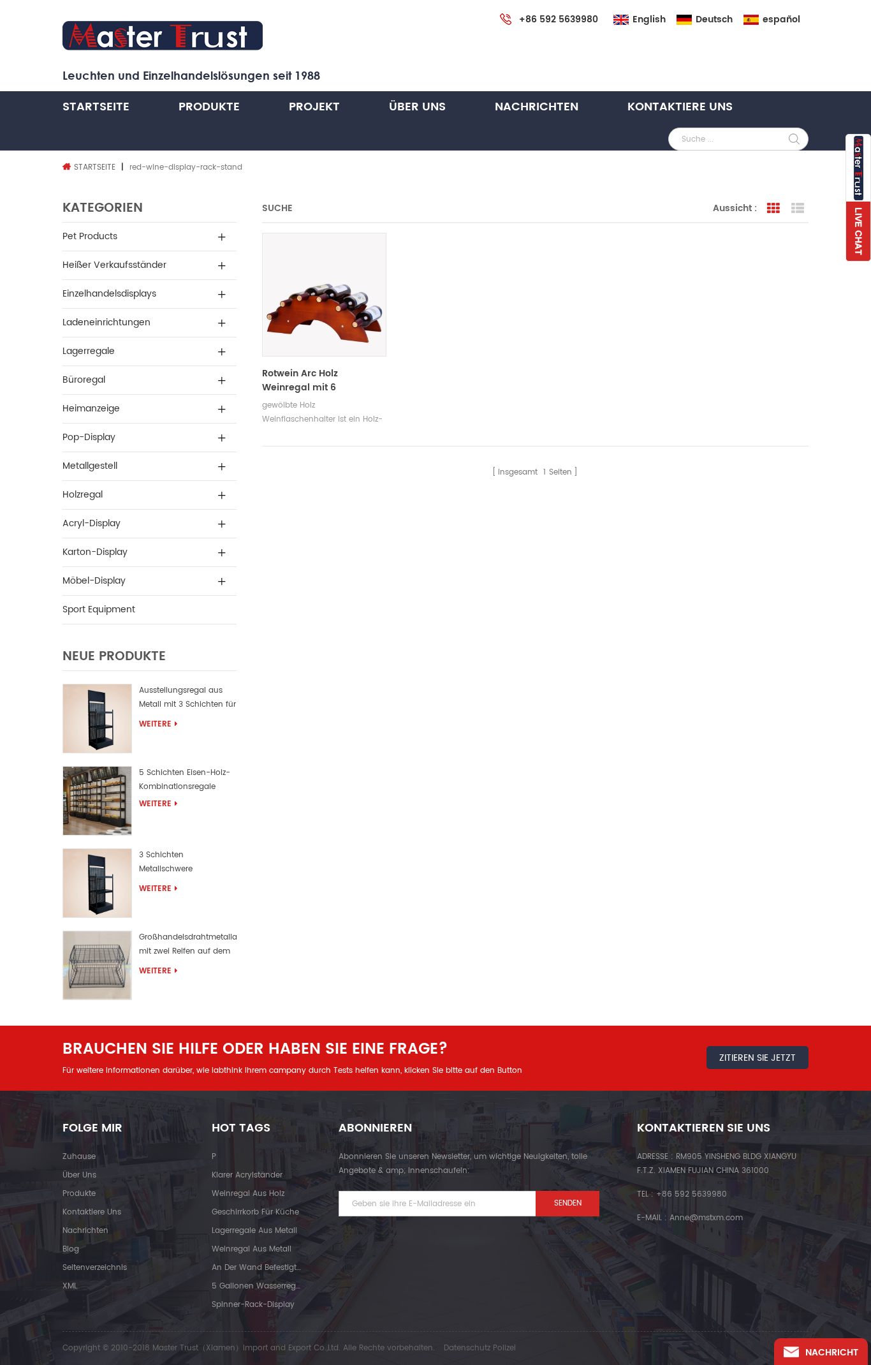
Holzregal (82, 494)
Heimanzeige (91, 408)
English (649, 19)
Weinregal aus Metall (251, 1249)
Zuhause (79, 1157)
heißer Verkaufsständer (114, 265)
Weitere (155, 724)
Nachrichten (536, 107)
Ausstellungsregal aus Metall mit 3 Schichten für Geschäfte (187, 699)
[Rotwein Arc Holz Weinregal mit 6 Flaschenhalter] (324, 295)
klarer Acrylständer (247, 1175)
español (781, 19)
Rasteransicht (773, 208)
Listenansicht (797, 208)
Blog (70, 1249)
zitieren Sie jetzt (757, 1058)
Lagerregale (88, 351)
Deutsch (714, 19)
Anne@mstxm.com (706, 1218)
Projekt (314, 107)
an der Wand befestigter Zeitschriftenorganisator (256, 1268)
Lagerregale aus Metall (254, 1231)
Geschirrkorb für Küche (255, 1212)
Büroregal (83, 380)
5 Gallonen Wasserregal (256, 1286)
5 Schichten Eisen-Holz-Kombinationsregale (184, 780)
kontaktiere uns (680, 107)
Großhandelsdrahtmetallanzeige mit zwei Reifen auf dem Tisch (188, 946)
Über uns (417, 107)
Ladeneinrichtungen (106, 322)
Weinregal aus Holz (248, 1194)
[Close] (858, 269)
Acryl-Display (91, 523)
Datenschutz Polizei (480, 1348)
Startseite (95, 107)
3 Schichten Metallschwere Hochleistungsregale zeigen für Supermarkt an (187, 864)
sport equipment (98, 609)
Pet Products (89, 236)
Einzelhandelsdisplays (109, 293)
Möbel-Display (94, 580)
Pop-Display (88, 437)
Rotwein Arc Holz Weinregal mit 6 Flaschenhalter (300, 381)
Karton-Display (95, 552)
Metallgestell (89, 466)
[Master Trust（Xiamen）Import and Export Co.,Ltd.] (162, 36)
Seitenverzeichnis (94, 1268)
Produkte (209, 107)
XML (69, 1286)
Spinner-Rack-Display (253, 1305)
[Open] (858, 198)
